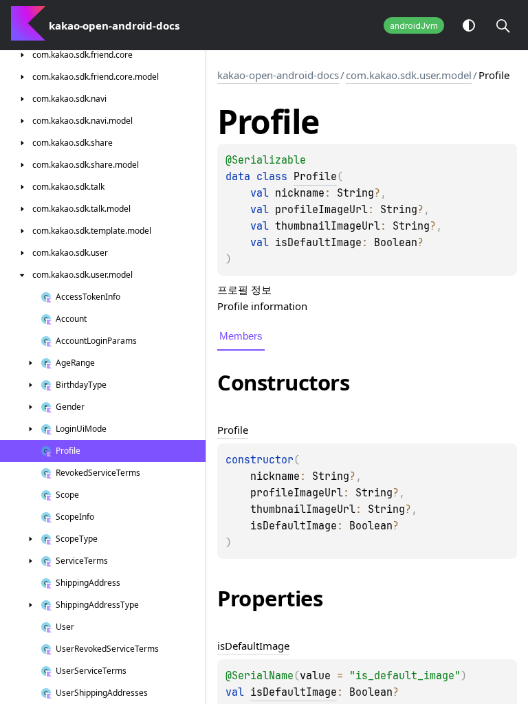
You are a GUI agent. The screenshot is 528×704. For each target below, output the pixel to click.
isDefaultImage (293, 692)
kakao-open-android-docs (278, 75)
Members (241, 336)
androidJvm (414, 26)
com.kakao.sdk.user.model (409, 75)
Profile (315, 177)
